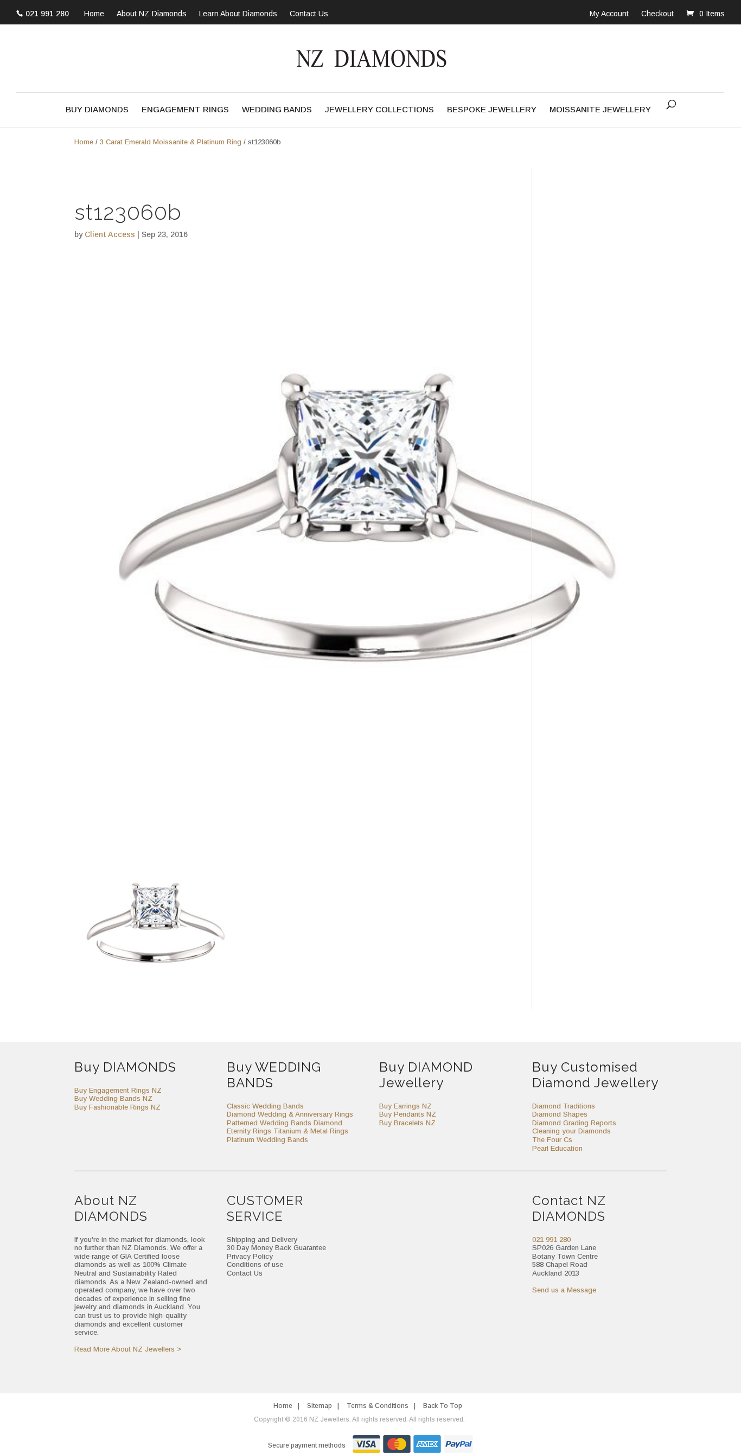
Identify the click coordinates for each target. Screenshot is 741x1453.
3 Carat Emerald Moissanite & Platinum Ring (170, 142)
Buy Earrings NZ (405, 1106)
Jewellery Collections (379, 110)
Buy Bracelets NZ (407, 1123)
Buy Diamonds (97, 110)
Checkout (657, 13)
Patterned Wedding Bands (269, 1123)
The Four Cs (552, 1140)
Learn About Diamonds (238, 14)
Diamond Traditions (563, 1106)
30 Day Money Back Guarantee (276, 1248)
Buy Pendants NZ (407, 1114)
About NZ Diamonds (152, 14)
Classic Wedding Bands (265, 1106)
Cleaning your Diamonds (571, 1131)
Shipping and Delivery (262, 1239)
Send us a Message (564, 1290)
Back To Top (442, 1406)
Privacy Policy (250, 1256)
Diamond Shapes (559, 1114)
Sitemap (319, 1406)
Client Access (110, 234)
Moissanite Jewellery (600, 110)
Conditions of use (255, 1264)
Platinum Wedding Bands (267, 1140)
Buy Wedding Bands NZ (113, 1098)
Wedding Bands (277, 110)
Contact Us (309, 14)
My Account (609, 13)
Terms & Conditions (377, 1406)
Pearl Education (557, 1148)
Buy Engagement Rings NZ (118, 1090)
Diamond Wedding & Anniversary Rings (290, 1114)
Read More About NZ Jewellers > (127, 1349)
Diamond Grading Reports (574, 1123)
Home (94, 14)
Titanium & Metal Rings (310, 1131)
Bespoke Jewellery (491, 110)
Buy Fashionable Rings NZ (117, 1107)
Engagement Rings (185, 110)
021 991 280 (47, 13)
